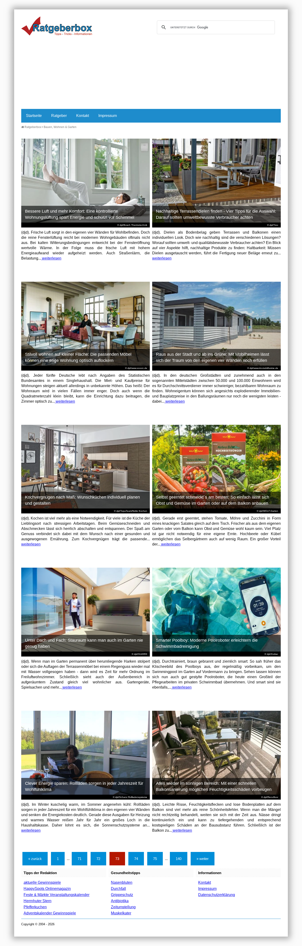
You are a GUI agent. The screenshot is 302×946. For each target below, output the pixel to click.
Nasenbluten (121, 882)
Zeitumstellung (123, 907)
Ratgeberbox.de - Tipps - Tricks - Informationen (56, 26)
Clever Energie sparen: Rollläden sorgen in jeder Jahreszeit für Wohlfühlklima (84, 786)
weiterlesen (51, 258)
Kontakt (82, 116)
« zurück (35, 859)
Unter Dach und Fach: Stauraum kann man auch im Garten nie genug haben (84, 643)
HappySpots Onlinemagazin (47, 889)
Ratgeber (59, 116)
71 (79, 859)
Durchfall (118, 889)
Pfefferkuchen (35, 907)
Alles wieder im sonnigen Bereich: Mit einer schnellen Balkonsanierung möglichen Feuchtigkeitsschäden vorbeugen (214, 786)
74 (136, 859)
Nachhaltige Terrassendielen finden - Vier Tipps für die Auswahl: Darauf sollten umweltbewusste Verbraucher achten (216, 214)
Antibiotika (120, 901)
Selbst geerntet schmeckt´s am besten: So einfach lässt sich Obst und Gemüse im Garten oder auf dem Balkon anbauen (212, 500)
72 (98, 859)
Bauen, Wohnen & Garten (60, 127)
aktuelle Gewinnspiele (42, 882)
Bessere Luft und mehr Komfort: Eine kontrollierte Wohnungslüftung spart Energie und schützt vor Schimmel (79, 214)
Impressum (107, 116)
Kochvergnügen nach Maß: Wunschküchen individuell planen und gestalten (82, 500)
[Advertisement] (151, 74)
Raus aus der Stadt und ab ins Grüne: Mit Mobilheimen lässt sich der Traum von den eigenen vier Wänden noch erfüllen (212, 357)
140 (178, 859)
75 (155, 859)
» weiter (203, 859)
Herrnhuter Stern (37, 901)
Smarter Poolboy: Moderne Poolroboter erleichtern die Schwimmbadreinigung (207, 643)
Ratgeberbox (32, 127)
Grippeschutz (122, 895)
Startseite (34, 116)
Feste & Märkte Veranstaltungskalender (56, 895)
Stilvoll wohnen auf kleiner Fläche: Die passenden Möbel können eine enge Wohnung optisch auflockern (78, 357)
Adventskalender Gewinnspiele (50, 913)
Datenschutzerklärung (216, 895)
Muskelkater (121, 913)
